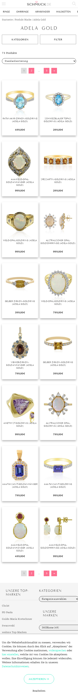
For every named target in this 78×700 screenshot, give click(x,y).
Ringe (6, 11)
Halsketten (63, 11)
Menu (4, 4)
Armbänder (42, 11)
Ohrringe (22, 11)
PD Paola (7, 612)
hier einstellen (10, 654)
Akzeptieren (37, 678)
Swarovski (8, 625)
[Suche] (74, 4)
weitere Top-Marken (14, 632)
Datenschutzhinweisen (15, 666)
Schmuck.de (39, 3)
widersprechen (57, 650)
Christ (5, 605)
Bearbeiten (39, 691)
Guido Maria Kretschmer (17, 619)
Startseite (7, 20)
